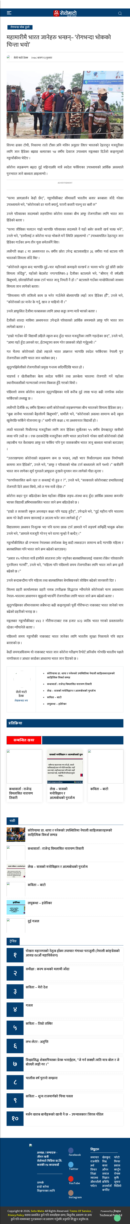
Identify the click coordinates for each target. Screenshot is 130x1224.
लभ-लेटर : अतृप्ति (37, 1042)
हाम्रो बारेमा (43, 1186)
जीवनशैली (95, 1182)
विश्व (104, 1161)
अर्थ (92, 1165)
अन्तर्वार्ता (107, 1186)
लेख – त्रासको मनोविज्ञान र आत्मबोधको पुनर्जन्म (71, 691)
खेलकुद (106, 1157)
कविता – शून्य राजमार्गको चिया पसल (49, 1096)
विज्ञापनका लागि (46, 1191)
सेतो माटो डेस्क (21, 58)
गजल (29, 1005)
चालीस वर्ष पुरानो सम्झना (42, 1078)
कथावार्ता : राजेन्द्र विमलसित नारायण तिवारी (69, 684)
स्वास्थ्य (94, 1177)
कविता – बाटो (54, 697)
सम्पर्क (40, 1182)
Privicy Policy (16, 1215)
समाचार (94, 1157)
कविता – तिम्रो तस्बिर (39, 1024)
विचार (93, 1169)
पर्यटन (93, 1186)
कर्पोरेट (106, 1190)
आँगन (105, 1169)
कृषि (116, 1177)
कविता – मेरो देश (37, 987)
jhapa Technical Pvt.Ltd (111, 1213)
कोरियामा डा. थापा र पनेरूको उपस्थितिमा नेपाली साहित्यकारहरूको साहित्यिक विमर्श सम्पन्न (81, 675)
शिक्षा (93, 1173)
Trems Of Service (80, 1211)
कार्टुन (117, 1169)
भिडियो (117, 1186)
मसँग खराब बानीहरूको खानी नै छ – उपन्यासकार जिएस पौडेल (64, 1114)
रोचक (117, 1173)
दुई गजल (33, 921)
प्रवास (117, 1165)
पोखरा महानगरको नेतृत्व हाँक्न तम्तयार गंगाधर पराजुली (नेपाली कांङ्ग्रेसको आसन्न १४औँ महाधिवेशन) (73, 953)
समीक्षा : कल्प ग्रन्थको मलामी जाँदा (47, 969)
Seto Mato (37, 1211)
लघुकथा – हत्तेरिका (57, 704)
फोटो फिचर (117, 1159)
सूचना (117, 1182)
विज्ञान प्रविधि (105, 1179)
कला (104, 1165)
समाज (105, 1173)
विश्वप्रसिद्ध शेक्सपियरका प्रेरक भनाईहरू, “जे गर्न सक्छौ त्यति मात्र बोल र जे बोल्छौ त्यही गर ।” (72, 1062)
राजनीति (94, 1161)
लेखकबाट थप (21, 700)
